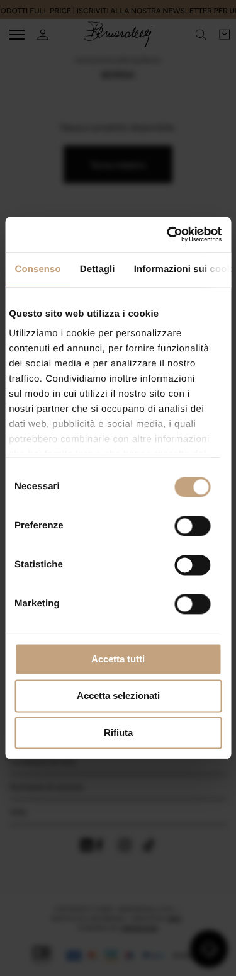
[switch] (192, 526)
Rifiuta (118, 732)
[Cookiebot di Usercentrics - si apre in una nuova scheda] (168, 234)
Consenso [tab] (37, 269)
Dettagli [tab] (97, 269)
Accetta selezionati (118, 696)
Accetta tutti (118, 659)
